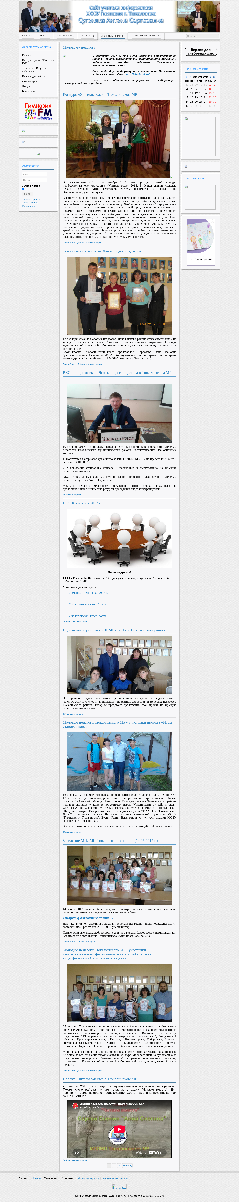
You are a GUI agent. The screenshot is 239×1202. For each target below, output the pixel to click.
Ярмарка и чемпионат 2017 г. (89, 592)
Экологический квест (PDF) (87, 604)
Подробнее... (70, 242)
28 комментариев (72, 494)
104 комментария (72, 832)
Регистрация (28, 206)
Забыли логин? (30, 202)
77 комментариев (86, 941)
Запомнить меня (31, 185)
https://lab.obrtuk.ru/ (137, 74)
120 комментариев (73, 714)
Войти (27, 194)
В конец (127, 1165)
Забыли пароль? (31, 199)
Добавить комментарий (89, 242)
